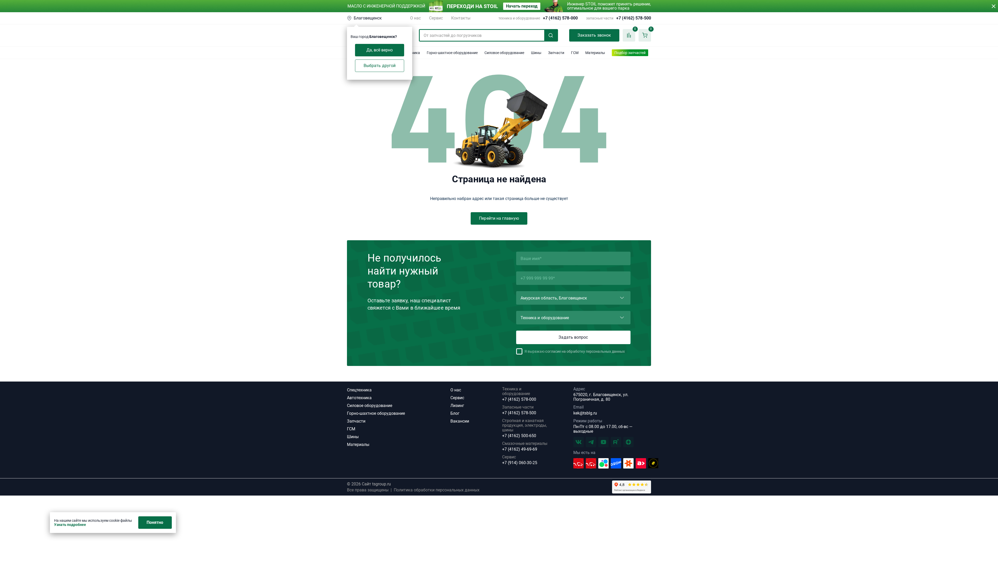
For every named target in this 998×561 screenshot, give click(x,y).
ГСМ (351, 428)
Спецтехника (359, 390)
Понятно (155, 522)
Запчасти (356, 421)
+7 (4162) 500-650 (519, 435)
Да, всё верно (379, 50)
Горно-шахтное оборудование (376, 413)
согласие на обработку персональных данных (585, 351)
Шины (353, 436)
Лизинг (457, 405)
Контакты (460, 18)
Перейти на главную (499, 218)
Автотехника (359, 397)
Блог (454, 413)
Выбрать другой (380, 65)
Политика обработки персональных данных (437, 490)
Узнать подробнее (70, 525)
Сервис (436, 18)
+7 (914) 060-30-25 (519, 462)
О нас (415, 18)
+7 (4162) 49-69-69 (519, 449)
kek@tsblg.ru (585, 413)
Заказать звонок (594, 35)
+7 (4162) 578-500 (633, 18)
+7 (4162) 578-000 (560, 18)
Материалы (358, 444)
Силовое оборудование (369, 405)
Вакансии (459, 421)
